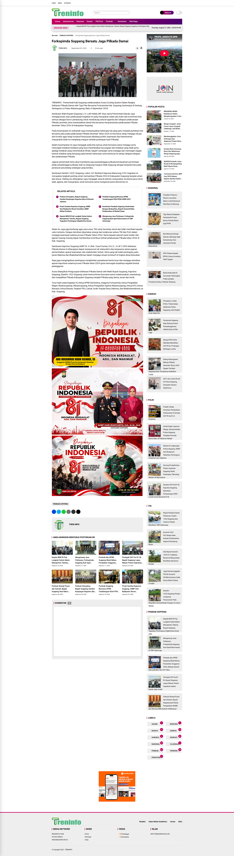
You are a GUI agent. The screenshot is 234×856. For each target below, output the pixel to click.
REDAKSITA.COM (58, 831)
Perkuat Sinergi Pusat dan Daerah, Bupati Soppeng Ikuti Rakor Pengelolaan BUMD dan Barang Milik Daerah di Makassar (61, 586)
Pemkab (109, 21)
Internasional (68, 21)
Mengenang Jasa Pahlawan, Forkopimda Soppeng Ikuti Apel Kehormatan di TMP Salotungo (118, 215)
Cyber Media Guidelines (158, 819)
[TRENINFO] (67, 15)
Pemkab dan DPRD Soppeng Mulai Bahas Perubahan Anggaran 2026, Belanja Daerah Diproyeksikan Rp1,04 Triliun (108, 557)
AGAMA (156, 720)
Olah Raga (133, 21)
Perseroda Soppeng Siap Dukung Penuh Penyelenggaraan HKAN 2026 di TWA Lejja (163, 323)
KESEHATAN (175, 734)
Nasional (80, 21)
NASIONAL (157, 740)
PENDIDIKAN (175, 747)
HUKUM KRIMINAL (157, 734)
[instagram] (173, 2)
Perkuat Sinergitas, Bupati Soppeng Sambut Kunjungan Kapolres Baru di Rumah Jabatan (77, 196)
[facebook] (165, 2)
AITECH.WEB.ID (57, 834)
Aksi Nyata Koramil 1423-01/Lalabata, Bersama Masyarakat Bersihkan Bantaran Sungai (164, 555)
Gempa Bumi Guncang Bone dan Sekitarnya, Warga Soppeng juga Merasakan (172, 148)
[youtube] (176, 2)
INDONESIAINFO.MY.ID (60, 837)
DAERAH (175, 727)
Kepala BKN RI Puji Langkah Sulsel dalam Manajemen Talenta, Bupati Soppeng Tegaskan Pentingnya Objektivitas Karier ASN (86, 26)
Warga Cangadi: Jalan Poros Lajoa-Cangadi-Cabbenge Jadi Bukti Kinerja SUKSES (172, 123)
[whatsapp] (64, 509)
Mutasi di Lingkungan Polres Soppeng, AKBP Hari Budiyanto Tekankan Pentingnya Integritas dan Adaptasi (164, 449)
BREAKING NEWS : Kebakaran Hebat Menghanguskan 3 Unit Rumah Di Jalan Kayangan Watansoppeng (173, 110)
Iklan (180, 819)
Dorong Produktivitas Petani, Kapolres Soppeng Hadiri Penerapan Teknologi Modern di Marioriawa (164, 468)
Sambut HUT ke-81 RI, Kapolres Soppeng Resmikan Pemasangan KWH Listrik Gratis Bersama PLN (164, 488)
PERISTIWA (156, 754)
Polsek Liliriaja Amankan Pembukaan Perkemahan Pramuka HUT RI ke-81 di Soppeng (164, 410)
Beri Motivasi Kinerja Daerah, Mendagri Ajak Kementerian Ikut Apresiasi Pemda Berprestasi (164, 237)
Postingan (125, 831)
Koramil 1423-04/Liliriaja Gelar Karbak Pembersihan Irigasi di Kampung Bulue (164, 535)
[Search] (127, 13)
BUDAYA (156, 727)
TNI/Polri (99, 21)
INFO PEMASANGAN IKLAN (160, 831)
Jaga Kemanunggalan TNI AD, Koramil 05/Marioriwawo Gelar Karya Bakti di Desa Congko (164, 574)
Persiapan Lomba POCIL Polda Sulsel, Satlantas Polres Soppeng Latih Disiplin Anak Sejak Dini (164, 304)
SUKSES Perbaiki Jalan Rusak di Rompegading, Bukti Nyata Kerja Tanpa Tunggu (173, 161)
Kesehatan (122, 21)
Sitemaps (67, 3)
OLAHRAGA (175, 740)
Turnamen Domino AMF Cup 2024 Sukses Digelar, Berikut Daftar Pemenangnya (173, 173)
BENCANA (175, 720)
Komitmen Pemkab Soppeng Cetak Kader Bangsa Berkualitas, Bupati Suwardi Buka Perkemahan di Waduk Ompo (118, 206)
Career (172, 819)
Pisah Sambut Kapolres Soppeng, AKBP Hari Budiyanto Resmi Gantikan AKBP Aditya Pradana (75, 206)
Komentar (125, 834)
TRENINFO (68, 847)
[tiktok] (180, 2)
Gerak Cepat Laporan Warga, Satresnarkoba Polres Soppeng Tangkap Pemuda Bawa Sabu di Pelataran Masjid (164, 429)
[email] (73, 509)
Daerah (90, 21)
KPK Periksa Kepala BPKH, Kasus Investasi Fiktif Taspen (171, 253)
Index (60, 3)
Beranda (55, 32)
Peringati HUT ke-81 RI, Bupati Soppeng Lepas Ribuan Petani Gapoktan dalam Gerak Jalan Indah (132, 557)
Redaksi (142, 819)
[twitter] (169, 2)
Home (54, 3)
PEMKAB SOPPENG (66, 32)
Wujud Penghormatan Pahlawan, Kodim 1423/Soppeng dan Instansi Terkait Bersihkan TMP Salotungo (164, 516)
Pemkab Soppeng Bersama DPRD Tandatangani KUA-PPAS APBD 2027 (116, 195)
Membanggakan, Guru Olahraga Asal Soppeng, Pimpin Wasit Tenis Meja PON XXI (173, 136)
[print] (68, 509)
